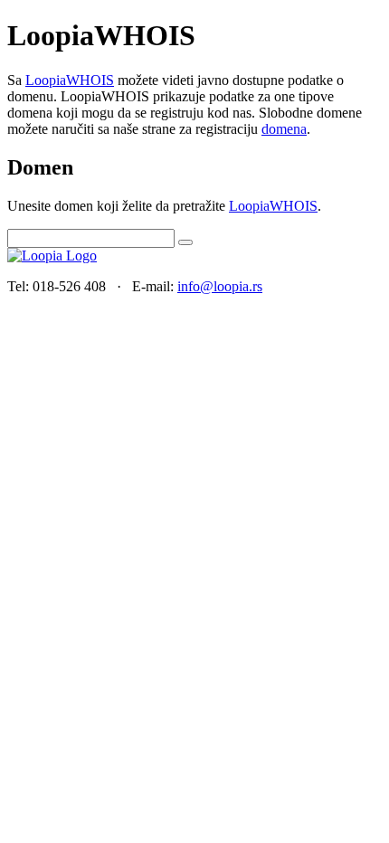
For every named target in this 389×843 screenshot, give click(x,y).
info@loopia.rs (219, 286)
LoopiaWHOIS (69, 80)
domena (284, 129)
